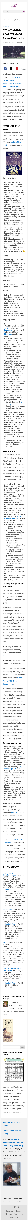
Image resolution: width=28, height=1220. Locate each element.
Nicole (5, 942)
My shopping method (13, 768)
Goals (13, 42)
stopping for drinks (11, 518)
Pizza (19, 516)
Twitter (7, 328)
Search (22, 1047)
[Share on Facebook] (5, 68)
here (4, 656)
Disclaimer (20, 1202)
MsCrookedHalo (9, 910)
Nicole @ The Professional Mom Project (13, 970)
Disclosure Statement (9, 1202)
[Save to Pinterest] (17, 68)
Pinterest (8, 334)
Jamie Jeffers (7, 42)
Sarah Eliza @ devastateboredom (10, 874)
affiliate (14, 813)
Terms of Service (17, 1198)
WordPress (14, 1217)
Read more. (7, 26)
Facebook (8, 330)
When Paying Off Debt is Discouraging (12, 681)
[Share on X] (11, 68)
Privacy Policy (7, 1198)
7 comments (19, 42)
